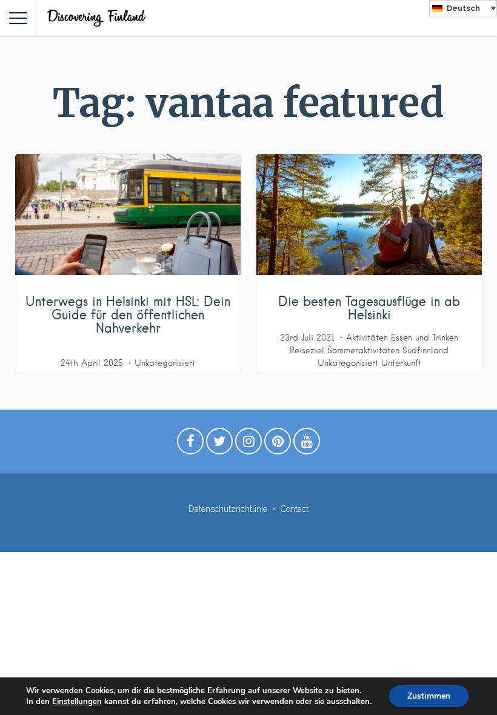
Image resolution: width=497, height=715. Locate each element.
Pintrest (277, 444)
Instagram (248, 444)
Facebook (190, 444)
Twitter (219, 444)
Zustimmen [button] (428, 696)
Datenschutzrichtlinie (227, 509)
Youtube (307, 444)
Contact (295, 509)
